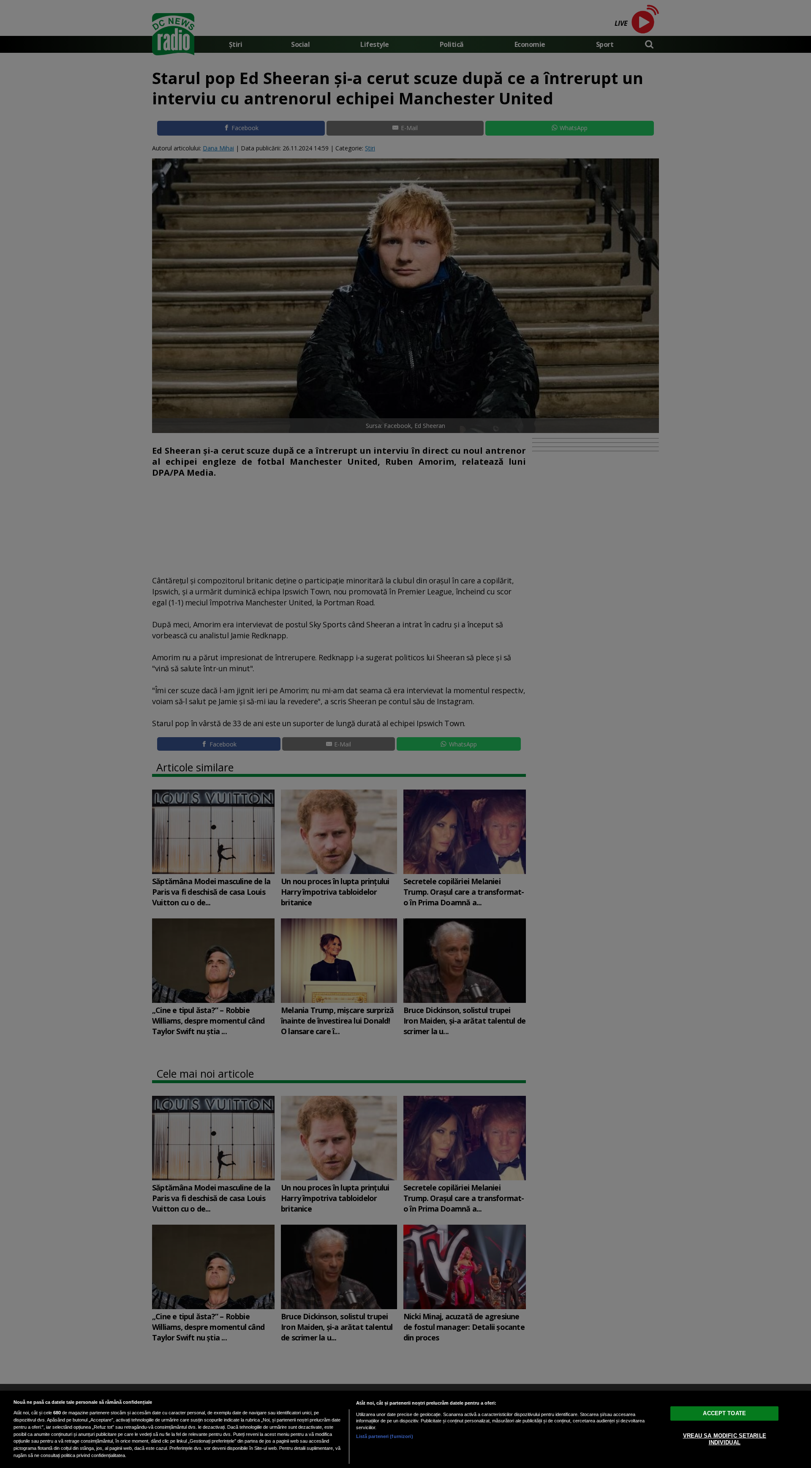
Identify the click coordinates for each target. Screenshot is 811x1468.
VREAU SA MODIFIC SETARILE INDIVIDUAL (724, 1439)
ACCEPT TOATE (724, 1413)
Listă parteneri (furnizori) (384, 1436)
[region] (405, 1429)
